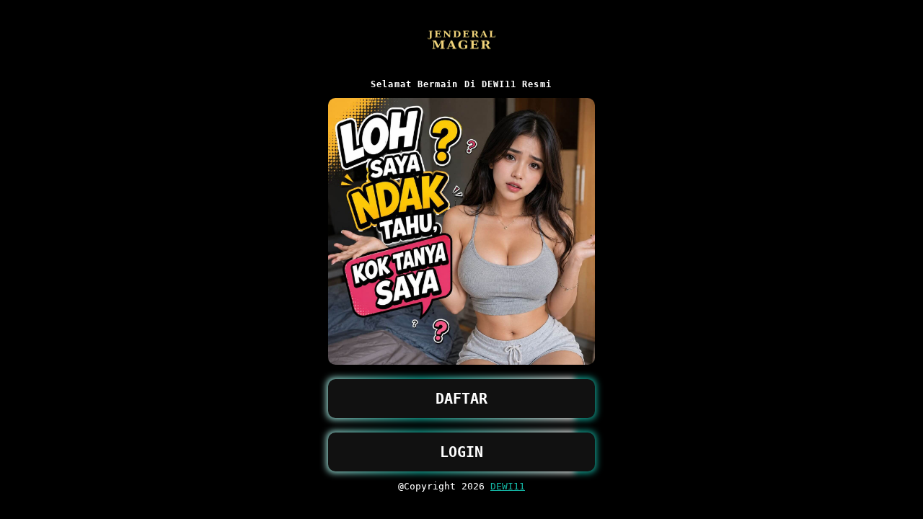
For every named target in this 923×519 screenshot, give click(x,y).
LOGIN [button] (461, 452)
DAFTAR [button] (461, 398)
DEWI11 (507, 486)
